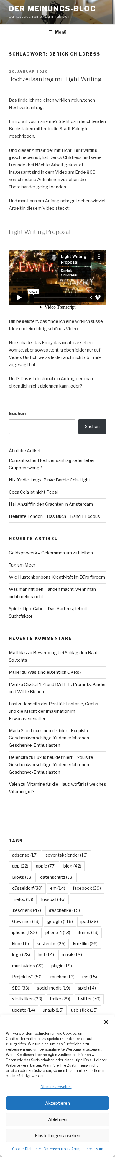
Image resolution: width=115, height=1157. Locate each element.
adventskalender (66, 855)
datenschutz (56, 877)
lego (21, 954)
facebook (87, 888)
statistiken (27, 999)
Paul (13, 684)
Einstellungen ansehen (57, 1135)
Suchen (17, 413)
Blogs (22, 877)
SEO (20, 988)
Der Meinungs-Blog (52, 8)
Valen (14, 784)
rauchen (62, 976)
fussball (53, 899)
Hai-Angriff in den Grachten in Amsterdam (51, 504)
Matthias (18, 652)
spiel (87, 988)
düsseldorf (27, 888)
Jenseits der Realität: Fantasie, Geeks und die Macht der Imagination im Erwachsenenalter (53, 711)
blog (72, 866)
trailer (60, 999)
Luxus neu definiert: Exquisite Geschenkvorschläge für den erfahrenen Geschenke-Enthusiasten (49, 738)
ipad (89, 921)
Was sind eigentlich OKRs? (54, 672)
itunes (88, 932)
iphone (24, 932)
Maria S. (16, 730)
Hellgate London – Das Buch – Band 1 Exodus (54, 516)
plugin (61, 966)
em (57, 888)
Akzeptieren (57, 1103)
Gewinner (26, 921)
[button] (106, 1022)
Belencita (18, 757)
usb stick (84, 1010)
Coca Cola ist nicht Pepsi (33, 492)
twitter (89, 999)
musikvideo (28, 966)
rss (89, 976)
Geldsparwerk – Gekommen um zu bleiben (51, 553)
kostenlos (51, 943)
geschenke (64, 910)
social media (53, 988)
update (23, 1010)
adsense (25, 855)
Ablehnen (57, 1119)
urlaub (53, 1010)
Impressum (94, 1149)
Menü (61, 32)
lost (46, 954)
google (60, 921)
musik (72, 954)
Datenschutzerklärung (63, 1149)
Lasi (13, 704)
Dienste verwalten (56, 1087)
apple (46, 866)
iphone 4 (57, 932)
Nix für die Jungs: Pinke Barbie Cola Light (49, 480)
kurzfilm (85, 943)
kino (20, 943)
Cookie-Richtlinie (26, 1149)
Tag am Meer (22, 565)
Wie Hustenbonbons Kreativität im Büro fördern (57, 577)
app (20, 866)
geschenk (26, 910)
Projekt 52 (27, 976)
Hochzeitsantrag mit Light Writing (54, 79)
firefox (22, 899)
